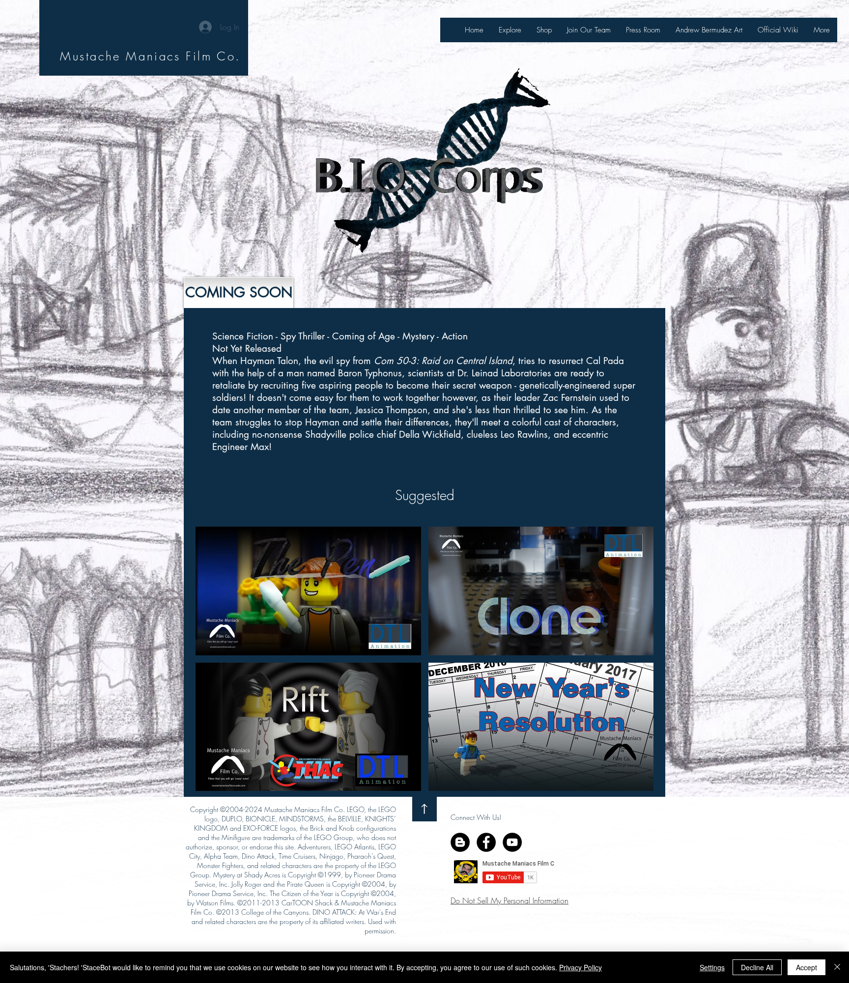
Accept (806, 967)
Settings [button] (712, 967)
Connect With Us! (476, 817)
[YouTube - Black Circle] (512, 842)
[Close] (837, 967)
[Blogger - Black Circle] (460, 842)
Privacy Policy (580, 967)
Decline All (757, 967)
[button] (238, 292)
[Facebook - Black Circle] (486, 842)
